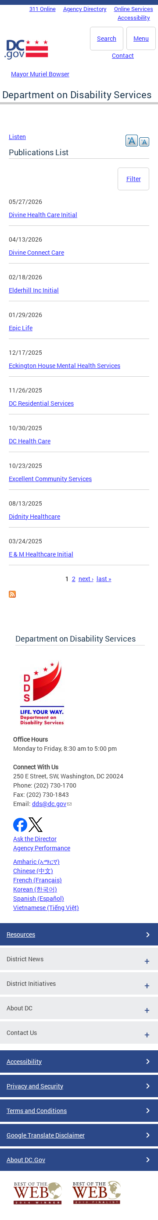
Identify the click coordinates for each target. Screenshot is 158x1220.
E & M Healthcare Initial (41, 554)
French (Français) (37, 880)
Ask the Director (35, 839)
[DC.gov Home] (26, 58)
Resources (21, 934)
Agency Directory (85, 9)
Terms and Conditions (37, 1110)
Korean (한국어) (35, 889)
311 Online (42, 9)
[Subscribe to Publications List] (12, 595)
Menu (141, 38)
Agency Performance (41, 848)
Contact (123, 55)
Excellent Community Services (50, 478)
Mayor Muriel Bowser (40, 74)
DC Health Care (29, 441)
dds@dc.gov (49, 803)
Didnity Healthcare (34, 516)
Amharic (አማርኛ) (36, 861)
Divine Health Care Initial (43, 214)
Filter (133, 179)
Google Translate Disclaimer (46, 1135)
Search (106, 38)
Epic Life (20, 328)
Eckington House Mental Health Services (64, 365)
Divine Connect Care (36, 252)
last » (104, 578)
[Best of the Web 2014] (37, 1204)
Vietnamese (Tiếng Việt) (46, 907)
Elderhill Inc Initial (34, 290)
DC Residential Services (41, 403)
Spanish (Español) (38, 898)
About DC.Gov (26, 1160)
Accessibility (134, 17)
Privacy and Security (35, 1086)
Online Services (133, 9)
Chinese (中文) (33, 871)
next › (86, 578)
